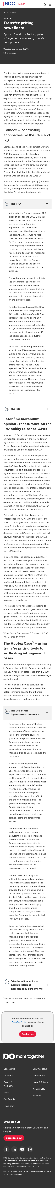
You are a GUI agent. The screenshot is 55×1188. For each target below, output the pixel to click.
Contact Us (9, 1068)
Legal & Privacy (40, 1082)
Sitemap (37, 1095)
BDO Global (39, 1068)
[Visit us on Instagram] (30, 1149)
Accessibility (39, 1089)
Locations (8, 1075)
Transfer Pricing (19, 1022)
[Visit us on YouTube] (22, 1149)
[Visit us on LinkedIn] (14, 1149)
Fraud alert (8, 1106)
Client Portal (39, 1075)
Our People (9, 1099)
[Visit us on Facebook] (6, 1149)
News (6, 1092)
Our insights (11, 12)
